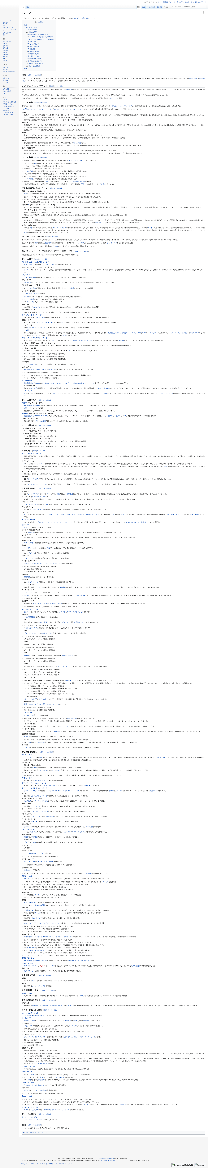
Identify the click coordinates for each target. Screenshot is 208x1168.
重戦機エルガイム (79, 340)
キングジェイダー (41, 1037)
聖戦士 (75, 1020)
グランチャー (80, 595)
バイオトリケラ (36, 918)
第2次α (26, 270)
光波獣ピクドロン (114, 333)
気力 (52, 340)
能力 (39, 1133)
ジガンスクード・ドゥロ (71, 791)
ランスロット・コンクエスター (34, 1085)
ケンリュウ (73, 1026)
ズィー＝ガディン (66, 522)
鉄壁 (102, 184)
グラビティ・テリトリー (30, 788)
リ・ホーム (90, 383)
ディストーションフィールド (122, 106)
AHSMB (26, 1090)
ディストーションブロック (31, 1117)
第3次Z (118, 416)
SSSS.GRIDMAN (30, 853)
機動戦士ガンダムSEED (32, 383)
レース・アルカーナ (77, 109)
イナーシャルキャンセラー (31, 1013)
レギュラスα (31, 553)
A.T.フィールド (27, 755)
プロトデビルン (27, 993)
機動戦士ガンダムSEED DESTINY (35, 369)
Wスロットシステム (133, 522)
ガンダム (89, 340)
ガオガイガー (28, 937)
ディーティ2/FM (33, 479)
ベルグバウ (61, 612)
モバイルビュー (69, 1164)
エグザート (39, 587)
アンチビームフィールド (30, 262)
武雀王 (34, 981)
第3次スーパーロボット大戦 (131, 333)
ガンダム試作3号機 (38, 905)
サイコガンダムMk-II (103, 388)
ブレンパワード (29, 592)
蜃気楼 (26, 837)
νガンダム (27, 282)
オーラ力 (86, 1020)
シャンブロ (34, 388)
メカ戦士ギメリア (56, 1005)
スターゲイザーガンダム (39, 811)
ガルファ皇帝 (42, 622)
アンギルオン (32, 484)
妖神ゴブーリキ (29, 971)
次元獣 (34, 767)
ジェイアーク (28, 1037)
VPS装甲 (25, 413)
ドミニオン (59, 383)
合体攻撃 (123, 1104)
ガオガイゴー (56, 923)
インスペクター (152, 333)
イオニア (55, 246)
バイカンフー (28, 1026)
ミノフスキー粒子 (30, 277)
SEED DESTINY (29, 862)
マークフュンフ (36, 806)
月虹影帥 (35, 837)
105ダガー (68, 383)
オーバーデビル (64, 726)
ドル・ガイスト (29, 558)
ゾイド (48, 494)
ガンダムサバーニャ (37, 509)
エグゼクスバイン (43, 1064)
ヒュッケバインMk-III (54, 791)
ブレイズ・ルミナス (28, 1082)
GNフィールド (27, 778)
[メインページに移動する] (9, 8)
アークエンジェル (48, 383)
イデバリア (25, 525)
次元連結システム (29, 109)
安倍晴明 (27, 577)
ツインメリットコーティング (31, 315)
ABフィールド (44, 262)
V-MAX (121, 340)
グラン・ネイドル (30, 364)
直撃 (46, 181)
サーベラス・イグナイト (75, 514)
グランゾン (28, 827)
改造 (35, 163)
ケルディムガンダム (31, 504)
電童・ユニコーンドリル (32, 704)
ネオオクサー (35, 816)
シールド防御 (28, 171)
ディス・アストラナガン (75, 612)
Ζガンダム (33, 832)
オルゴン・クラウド (60, 109)
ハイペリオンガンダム (40, 801)
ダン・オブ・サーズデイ (45, 322)
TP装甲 (24, 408)
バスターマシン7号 (30, 699)
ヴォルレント (41, 522)
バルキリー (30, 532)
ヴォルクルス (194, 333)
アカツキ (52, 369)
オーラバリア (26, 1018)
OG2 (144, 333)
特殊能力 (85, 18)
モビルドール (65, 1110)
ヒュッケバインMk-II (49, 785)
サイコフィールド (28, 829)
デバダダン (41, 853)
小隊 (25, 194)
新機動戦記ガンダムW (51, 1110)
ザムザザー (72, 960)
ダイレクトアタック (59, 228)
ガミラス (38, 913)
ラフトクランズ (53, 522)
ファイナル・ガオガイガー (53, 563)
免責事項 (61, 1164)
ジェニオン (43, 770)
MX (25, 514)
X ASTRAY (27, 801)
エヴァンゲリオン (30, 757)
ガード (150, 228)
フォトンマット (27, 713)
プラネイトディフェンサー (31, 1107)
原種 (34, 842)
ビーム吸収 (25, 330)
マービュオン (43, 484)
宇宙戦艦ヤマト (29, 910)
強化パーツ (113, 98)
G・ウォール (41, 783)
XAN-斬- (57, 731)
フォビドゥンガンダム (31, 293)
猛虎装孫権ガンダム (31, 902)
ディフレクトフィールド (77, 160)
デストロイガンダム (84, 960)
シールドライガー (34, 494)
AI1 (114, 514)
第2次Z (110, 416)
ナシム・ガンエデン (39, 986)
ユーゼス (106, 882)
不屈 (82, 184)
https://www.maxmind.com (106, 1158)
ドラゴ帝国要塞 (29, 617)
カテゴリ (25, 1133)
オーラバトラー (29, 1020)
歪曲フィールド (27, 1096)
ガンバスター (28, 1015)
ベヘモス (52, 966)
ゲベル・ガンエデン (40, 603)
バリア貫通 (29, 179)
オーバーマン (28, 715)
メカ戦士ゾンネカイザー (40, 1005)
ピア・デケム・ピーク (87, 1037)
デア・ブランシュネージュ (36, 327)
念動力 (26, 879)
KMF (39, 736)
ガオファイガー (44, 923)
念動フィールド (27, 876)
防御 (36, 243)
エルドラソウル (29, 543)
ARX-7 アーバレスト (31, 966)
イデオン (27, 527)
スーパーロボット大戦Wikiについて (47, 1164)
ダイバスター (43, 699)
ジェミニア (55, 770)
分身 (105, 393)
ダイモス (71, 1005)
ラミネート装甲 (27, 380)
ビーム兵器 (77, 143)
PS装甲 (24, 403)
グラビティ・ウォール (29, 783)
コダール (43, 966)
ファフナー (38, 895)
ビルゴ (26, 1110)
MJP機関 (43, 1090)
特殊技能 (68, 1020)
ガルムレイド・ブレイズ (57, 514)
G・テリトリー (44, 788)
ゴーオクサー (49, 816)
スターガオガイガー (31, 923)
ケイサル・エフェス (55, 603)
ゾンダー (27, 842)
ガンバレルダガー (79, 383)
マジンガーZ (193, 78)
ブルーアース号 (29, 633)
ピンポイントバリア (28, 1066)
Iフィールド (26, 275)
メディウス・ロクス (92, 514)
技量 (41, 1077)
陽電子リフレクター (28, 958)
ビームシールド (111, 243)
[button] (167, 6)
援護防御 (48, 243)
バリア (44, 1133)
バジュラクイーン (33, 582)
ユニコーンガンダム (79, 832)
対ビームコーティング (29, 338)
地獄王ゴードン (46, 633)
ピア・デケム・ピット (71, 1037)
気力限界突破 (135, 966)
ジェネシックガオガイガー (33, 563)
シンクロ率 (161, 757)
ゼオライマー (66, 622)
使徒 (165, 466)
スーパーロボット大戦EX (179, 333)
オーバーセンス (72, 718)
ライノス (34, 1090)
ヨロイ (63, 322)
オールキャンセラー (78, 181)
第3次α (26, 297)
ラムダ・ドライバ (44, 109)
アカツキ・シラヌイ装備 (45, 862)
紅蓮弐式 (27, 736)
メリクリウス (34, 1110)
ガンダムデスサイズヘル (39, 796)
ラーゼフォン (28, 548)
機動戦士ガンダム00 (42, 780)
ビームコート (49, 264)
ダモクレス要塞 (40, 421)
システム (75, 18)
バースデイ (35, 821)
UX (125, 416)
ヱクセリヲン (39, 1015)
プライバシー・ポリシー (28, 1164)
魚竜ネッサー (28, 870)
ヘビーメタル (40, 317)
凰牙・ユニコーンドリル (50, 704)
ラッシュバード (39, 464)
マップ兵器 (89, 827)
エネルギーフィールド (39, 496)
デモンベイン (99, 223)
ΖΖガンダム (66, 832)
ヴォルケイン (35, 307)
